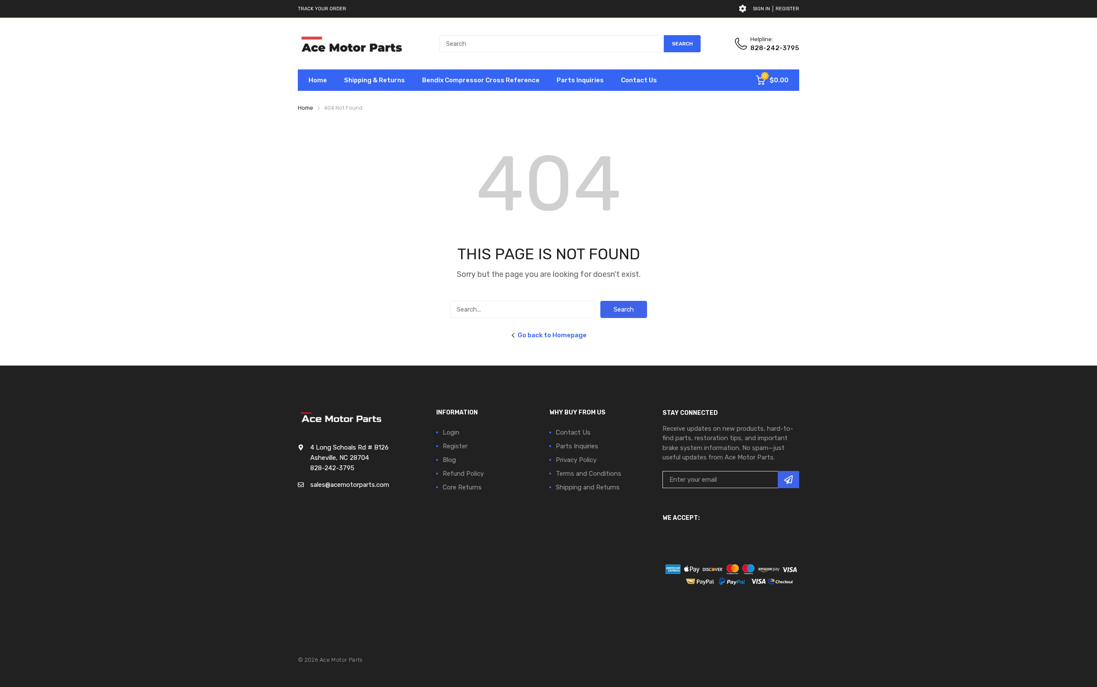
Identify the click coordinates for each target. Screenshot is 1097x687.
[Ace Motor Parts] (351, 43)
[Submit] (788, 479)
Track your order (322, 9)
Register (787, 9)
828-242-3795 (774, 48)
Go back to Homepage (552, 335)
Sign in (761, 9)
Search (624, 309)
